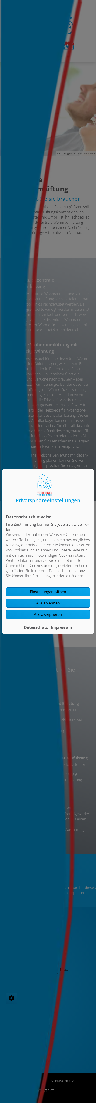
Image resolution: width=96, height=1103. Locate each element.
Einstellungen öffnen (48, 591)
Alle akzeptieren (48, 614)
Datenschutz (36, 627)
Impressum (61, 627)
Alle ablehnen (48, 603)
